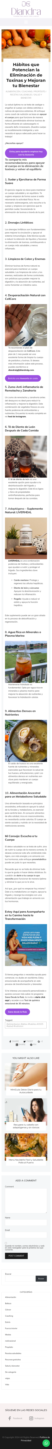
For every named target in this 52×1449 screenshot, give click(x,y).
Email (7, 1230)
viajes (7, 1378)
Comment (9, 1187)
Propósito (39, 91)
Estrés (7, 1322)
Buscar (8, 1274)
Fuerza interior (11, 1328)
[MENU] (26, 22)
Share (15, 1041)
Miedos (8, 1334)
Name (7, 1218)
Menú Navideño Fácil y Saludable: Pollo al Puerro (26, 1161)
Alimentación (13, 91)
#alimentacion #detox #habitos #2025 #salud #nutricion (25, 1025)
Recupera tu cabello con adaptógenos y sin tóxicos (26, 1126)
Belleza (8, 1303)
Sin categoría (10, 1372)
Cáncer (8, 1310)
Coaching (27, 91)
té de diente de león (20, 479)
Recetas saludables (21, 94)
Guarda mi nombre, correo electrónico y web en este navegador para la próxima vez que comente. (24, 1248)
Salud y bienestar (12, 1366)
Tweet (29, 1041)
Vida (7, 1384)
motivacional (10, 1341)
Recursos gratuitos (13, 1359)
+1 (42, 1041)
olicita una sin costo (23, 378)
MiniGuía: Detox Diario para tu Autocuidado (26, 1091)
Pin (34, 1044)
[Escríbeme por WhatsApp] (46, 1443)
